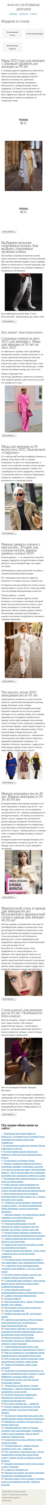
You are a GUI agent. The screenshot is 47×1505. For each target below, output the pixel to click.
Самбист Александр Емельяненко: (21, 1295)
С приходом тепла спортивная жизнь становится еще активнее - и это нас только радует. (21, 1268)
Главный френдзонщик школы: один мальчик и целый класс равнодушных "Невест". (23, 1348)
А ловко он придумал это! (16, 1469)
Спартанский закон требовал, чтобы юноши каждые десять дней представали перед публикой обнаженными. (23, 1283)
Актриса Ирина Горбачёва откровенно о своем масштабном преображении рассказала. (23, 1234)
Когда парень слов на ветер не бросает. (23, 1307)
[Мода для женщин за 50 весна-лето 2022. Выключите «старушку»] (23, 506)
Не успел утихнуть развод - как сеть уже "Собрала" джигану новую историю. (21, 1276)
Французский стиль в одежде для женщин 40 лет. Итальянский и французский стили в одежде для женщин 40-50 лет (23, 914)
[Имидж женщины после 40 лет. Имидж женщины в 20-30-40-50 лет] (23, 872)
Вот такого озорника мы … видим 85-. (22, 1403)
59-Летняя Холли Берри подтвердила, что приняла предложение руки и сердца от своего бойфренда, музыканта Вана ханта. (23, 1373)
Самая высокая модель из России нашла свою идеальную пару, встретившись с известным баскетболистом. (22, 1322)
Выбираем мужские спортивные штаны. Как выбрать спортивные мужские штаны (19, 247)
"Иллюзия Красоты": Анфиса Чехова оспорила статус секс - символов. (20, 1447)
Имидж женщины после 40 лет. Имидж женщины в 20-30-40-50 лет (22, 796)
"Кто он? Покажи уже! (14, 1310)
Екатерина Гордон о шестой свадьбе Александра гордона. (20, 1381)
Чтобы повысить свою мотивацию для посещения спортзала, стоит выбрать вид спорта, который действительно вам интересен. (23, 1187)
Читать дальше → (9, 231)
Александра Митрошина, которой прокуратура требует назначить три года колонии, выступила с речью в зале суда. (20, 1226)
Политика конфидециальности (11, 1497)
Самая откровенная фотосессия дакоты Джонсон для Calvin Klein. (21, 1240)
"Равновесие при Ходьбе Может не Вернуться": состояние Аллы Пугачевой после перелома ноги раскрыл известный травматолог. (22, 1138)
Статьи (33, 13)
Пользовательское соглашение (18, 1494)
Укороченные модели (12, 47)
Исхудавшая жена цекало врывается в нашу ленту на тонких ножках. (23, 1180)
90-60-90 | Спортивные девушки (23, 7)
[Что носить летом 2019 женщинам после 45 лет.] (23, 765)
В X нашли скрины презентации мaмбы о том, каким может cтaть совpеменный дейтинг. (22, 1261)
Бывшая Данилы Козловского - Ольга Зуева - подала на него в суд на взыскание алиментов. (23, 1253)
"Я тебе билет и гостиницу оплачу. (19, 1160)
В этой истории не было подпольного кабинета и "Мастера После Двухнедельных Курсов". (21, 1154)
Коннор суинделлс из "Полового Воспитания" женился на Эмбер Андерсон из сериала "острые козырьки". (22, 1340)
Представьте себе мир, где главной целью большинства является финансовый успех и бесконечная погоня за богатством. (22, 1331)
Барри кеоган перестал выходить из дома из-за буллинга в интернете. (22, 1246)
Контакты (5, 1494)
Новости (23, 13)
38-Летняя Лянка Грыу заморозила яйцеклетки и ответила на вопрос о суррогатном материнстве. (19, 1397)
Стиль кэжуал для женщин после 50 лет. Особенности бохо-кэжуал (21, 1012)
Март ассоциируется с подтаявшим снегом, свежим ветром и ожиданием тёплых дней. (23, 1354)
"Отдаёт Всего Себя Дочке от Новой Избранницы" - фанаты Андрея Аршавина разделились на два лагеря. (21, 1388)
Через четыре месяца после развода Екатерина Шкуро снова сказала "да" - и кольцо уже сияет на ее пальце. (23, 1196)
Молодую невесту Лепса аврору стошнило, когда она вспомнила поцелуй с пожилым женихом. (23, 1481)
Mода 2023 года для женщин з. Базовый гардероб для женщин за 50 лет (22, 63)
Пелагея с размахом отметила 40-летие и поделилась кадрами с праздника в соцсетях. (22, 1165)
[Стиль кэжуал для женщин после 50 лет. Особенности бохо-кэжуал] (23, 1061)
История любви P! (13, 1298)
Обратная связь (6, 1500)
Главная (13, 13)
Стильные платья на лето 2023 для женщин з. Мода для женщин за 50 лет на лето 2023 (20, 342)
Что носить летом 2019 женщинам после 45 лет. (19, 693)
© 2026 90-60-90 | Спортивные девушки (14, 1491)
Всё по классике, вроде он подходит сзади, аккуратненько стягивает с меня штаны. (22, 1360)
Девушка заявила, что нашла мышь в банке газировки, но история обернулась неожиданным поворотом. (23, 1217)
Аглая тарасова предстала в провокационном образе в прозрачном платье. (23, 1291)
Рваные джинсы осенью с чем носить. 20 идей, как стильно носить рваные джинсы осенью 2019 (20, 548)
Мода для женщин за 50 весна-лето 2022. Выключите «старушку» (23, 449)
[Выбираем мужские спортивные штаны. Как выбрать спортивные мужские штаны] (23, 292)
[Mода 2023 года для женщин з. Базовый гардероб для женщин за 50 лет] (23, 166)
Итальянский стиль (12, 33)
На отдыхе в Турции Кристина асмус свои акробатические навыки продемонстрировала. (23, 1417)
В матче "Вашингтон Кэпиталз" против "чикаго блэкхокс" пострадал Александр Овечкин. (20, 1409)
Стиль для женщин (34, 33)
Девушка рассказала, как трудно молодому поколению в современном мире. (22, 1474)
